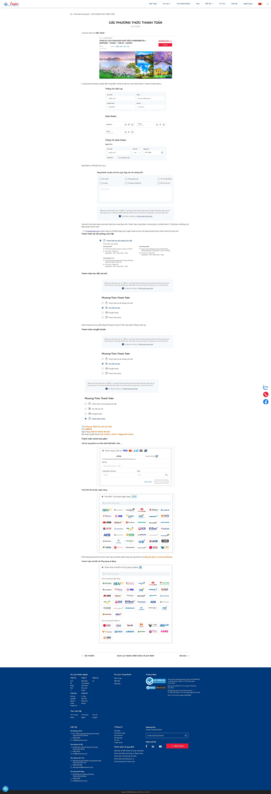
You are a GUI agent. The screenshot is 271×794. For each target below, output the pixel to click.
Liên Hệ (234, 4)
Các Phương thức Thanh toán (124, 761)
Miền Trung (118, 678)
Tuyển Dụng (247, 4)
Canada (73, 698)
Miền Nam (117, 684)
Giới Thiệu (153, 4)
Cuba (72, 703)
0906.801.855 (77, 765)
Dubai (83, 690)
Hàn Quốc (84, 685)
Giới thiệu (117, 731)
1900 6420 (76, 738)
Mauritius (84, 701)
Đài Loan (84, 688)
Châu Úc (95, 678)
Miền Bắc (117, 681)
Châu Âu (73, 678)
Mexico (72, 701)
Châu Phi (84, 693)
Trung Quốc (85, 683)
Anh (71, 681)
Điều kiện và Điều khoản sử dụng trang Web (129, 750)
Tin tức (116, 740)
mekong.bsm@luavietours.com (83, 767)
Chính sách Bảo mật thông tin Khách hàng (128, 753)
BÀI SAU (183, 656)
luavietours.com (93, 231)
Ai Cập (83, 696)
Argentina (73, 705)
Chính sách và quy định (124, 747)
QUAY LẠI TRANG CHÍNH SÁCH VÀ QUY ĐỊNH (135, 656)
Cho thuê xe (118, 735)
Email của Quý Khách (154, 730)
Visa (197, 4)
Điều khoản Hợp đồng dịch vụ (124, 759)
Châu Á (83, 678)
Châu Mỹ (73, 693)
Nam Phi (84, 698)
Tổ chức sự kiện (119, 733)
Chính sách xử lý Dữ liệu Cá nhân (125, 756)
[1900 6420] (265, 394)
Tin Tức (222, 4)
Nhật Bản (84, 681)
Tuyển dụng (118, 742)
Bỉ (71, 683)
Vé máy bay (118, 738)
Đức (71, 688)
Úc (93, 681)
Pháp (72, 685)
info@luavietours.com (80, 740)
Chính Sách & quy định (81, 14)
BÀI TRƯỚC (89, 656)
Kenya (83, 703)
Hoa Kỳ (72, 696)
